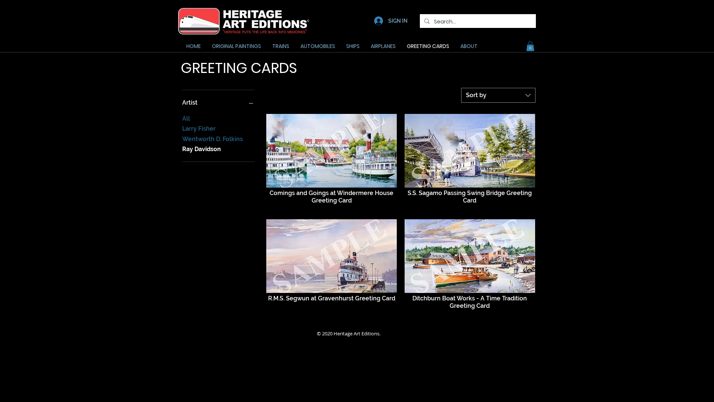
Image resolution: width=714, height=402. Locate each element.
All (186, 118)
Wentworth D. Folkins (212, 139)
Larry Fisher (199, 128)
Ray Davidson (201, 149)
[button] (530, 46)
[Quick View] (331, 151)
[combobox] (498, 95)
